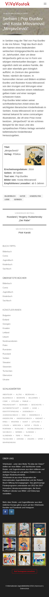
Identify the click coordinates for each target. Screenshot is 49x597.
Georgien (6, 324)
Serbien (18, 200)
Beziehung (29, 394)
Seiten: (8, 173)
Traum (27, 436)
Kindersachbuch (24, 418)
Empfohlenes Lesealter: (17, 183)
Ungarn (30, 439)
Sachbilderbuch (34, 429)
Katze (22, 196)
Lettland (6, 332)
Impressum (39, 586)
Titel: (7, 147)
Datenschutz (24, 588)
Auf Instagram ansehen (24, 571)
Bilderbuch (10, 14)
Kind (24, 415)
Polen (5, 345)
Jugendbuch (8, 260)
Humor (26, 408)
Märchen (17, 425)
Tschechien (7, 371)
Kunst (25, 422)
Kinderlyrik (35, 196)
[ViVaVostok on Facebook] (5, 512)
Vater (40, 439)
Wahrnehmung (9, 442)
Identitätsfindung (11, 411)
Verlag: (8, 154)
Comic (5, 256)
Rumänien (7, 349)
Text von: (9, 176)
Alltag (19, 394)
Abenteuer (7, 394)
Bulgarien (7, 315)
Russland (7, 354)
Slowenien (7, 367)
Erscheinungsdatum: (16, 169)
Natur (27, 425)
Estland (6, 320)
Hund (34, 408)
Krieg (5, 422)
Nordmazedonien (10, 341)
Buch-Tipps (22, 14)
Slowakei (6, 362)
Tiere (18, 436)
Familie (25, 401)
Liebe (7, 200)
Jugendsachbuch (10, 415)
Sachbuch (7, 269)
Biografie (21, 398)
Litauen (6, 337)
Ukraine (6, 379)
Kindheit (39, 418)
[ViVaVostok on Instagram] (11, 512)
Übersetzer (7, 375)
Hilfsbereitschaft (11, 408)
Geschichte (36, 405)
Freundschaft (9, 405)
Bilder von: (10, 180)
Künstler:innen (12, 310)
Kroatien (6, 328)
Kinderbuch (7, 264)
